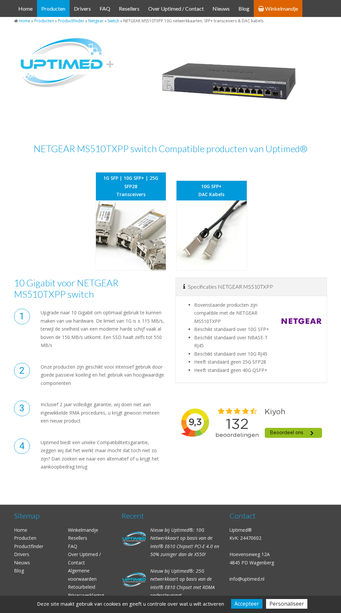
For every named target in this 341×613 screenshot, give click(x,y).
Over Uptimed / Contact (176, 8)
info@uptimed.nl (246, 579)
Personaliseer (286, 603)
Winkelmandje (281, 8)
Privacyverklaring (86, 595)
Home (25, 8)
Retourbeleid (81, 587)
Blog (243, 8)
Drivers (82, 8)
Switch (113, 21)
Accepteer (246, 603)
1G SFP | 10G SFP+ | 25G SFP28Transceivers (130, 186)
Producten (53, 8)
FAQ (105, 8)
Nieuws (221, 8)
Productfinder (71, 21)
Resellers (129, 8)
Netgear (96, 21)
